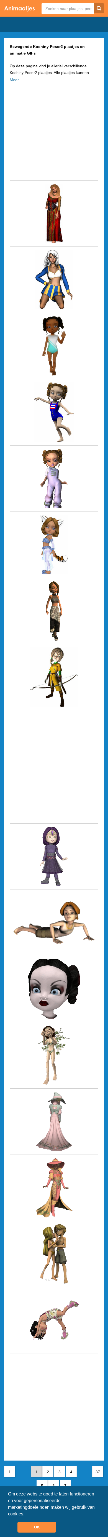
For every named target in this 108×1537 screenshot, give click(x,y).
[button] (26, 1514)
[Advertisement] (54, 129)
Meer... (16, 80)
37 (98, 1472)
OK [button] (37, 1527)
